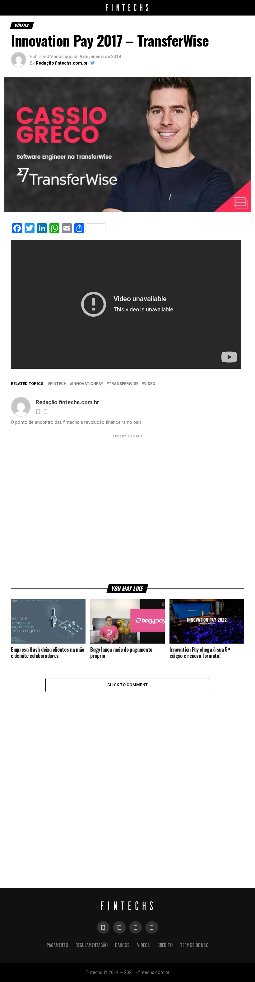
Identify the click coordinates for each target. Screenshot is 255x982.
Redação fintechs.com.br (62, 63)
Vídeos (143, 945)
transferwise (123, 384)
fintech (58, 384)
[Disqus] (127, 774)
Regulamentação (92, 945)
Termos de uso (194, 945)
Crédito (165, 945)
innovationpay (87, 384)
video (149, 384)
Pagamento (57, 945)
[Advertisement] (127, 509)
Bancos (122, 945)
